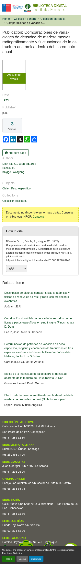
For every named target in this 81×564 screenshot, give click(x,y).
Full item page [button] (17, 153)
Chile (5, 188)
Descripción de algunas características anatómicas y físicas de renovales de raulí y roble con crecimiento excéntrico (37, 297)
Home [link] (6, 19)
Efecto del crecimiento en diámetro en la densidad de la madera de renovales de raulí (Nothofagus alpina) (39, 397)
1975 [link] (5, 100)
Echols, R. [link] (8, 168)
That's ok (8, 558)
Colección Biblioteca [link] (52, 19)
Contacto (38, 216)
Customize (36, 558)
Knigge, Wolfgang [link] (13, 172)
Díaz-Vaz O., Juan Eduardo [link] (19, 164)
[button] (34, 8)
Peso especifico (21, 188)
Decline (22, 558)
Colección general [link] (25, 19)
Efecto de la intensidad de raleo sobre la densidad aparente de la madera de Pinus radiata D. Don (35, 376)
